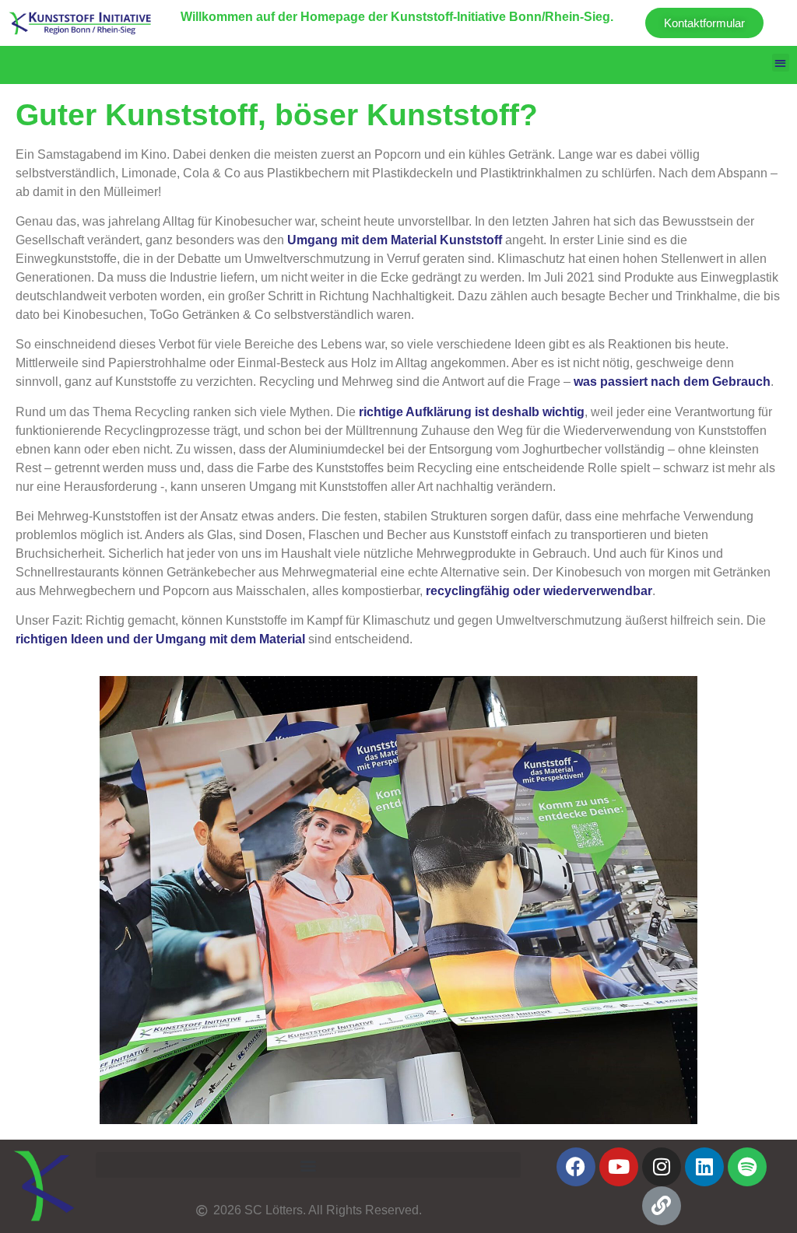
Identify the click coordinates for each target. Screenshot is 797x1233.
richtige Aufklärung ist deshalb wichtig (472, 412)
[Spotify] (747, 1166)
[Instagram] (661, 1166)
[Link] (661, 1205)
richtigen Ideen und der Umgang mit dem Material (160, 639)
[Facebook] (575, 1166)
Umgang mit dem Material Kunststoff (394, 240)
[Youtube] (618, 1166)
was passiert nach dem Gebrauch (672, 381)
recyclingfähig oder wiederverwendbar (539, 590)
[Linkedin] (704, 1166)
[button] (781, 63)
